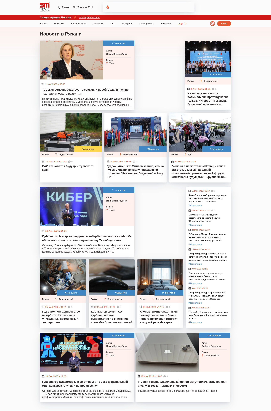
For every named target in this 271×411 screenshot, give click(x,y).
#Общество (153, 149)
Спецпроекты (146, 23)
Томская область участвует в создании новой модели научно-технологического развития (86, 91)
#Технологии (118, 43)
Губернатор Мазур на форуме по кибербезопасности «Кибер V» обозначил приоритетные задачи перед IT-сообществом (86, 238)
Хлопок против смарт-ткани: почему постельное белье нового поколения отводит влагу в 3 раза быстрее (159, 317)
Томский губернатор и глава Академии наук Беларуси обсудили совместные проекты (208, 315)
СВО (113, 23)
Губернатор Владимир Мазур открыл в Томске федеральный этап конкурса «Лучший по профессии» (85, 383)
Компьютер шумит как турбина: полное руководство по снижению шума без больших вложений (111, 317)
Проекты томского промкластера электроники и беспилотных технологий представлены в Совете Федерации (207, 276)
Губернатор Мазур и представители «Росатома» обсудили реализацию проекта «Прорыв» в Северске (207, 295)
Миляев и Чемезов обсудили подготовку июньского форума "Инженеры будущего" (204, 217)
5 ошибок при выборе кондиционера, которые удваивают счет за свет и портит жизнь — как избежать (208, 198)
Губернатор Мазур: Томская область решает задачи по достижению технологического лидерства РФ (207, 237)
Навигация (165, 23)
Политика (59, 23)
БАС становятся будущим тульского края (67, 168)
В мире (43, 23)
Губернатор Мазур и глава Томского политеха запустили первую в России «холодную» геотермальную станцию (208, 256)
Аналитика (98, 23)
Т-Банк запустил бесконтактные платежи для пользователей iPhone (177, 390)
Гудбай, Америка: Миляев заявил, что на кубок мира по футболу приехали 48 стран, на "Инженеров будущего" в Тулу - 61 (135, 172)
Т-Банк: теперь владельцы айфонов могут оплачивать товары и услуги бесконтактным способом (182, 383)
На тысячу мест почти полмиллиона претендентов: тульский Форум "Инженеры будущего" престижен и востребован (207, 99)
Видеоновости (78, 23)
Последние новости (89, 17)
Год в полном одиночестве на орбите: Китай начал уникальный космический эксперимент (61, 317)
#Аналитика (88, 149)
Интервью (127, 23)
